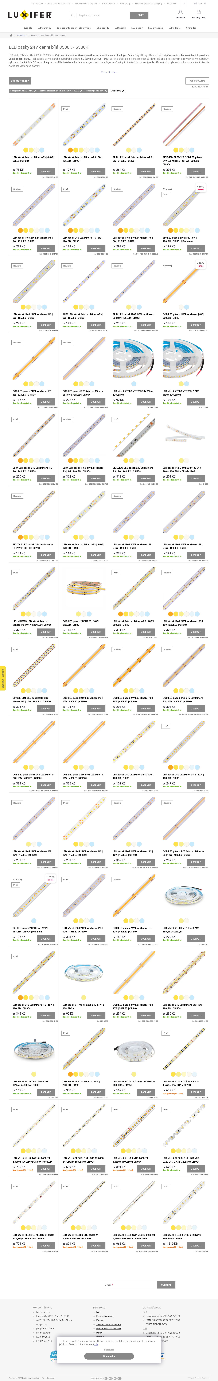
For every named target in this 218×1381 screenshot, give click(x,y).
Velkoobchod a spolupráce (86, 3)
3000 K (31, 150)
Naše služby (125, 3)
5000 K (91, 150)
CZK (200, 3)
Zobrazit (46, 171)
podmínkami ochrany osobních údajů (148, 1292)
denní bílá (186, 460)
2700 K (25, 150)
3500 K (186, 230)
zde (96, 1344)
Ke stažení (171, 3)
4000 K (36, 150)
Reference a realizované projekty (148, 3)
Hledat (139, 15)
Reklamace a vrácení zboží (59, 3)
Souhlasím (109, 1356)
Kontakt (100, 1320)
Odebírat (166, 1285)
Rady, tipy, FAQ (108, 3)
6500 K (41, 150)
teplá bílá (181, 383)
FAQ (98, 1312)
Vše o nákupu (37, 3)
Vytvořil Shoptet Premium (198, 1378)
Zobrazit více (108, 72)
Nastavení (109, 1350)
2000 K (70, 150)
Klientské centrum (104, 1316)
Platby (99, 1333)
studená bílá (133, 383)
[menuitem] (28, 28)
